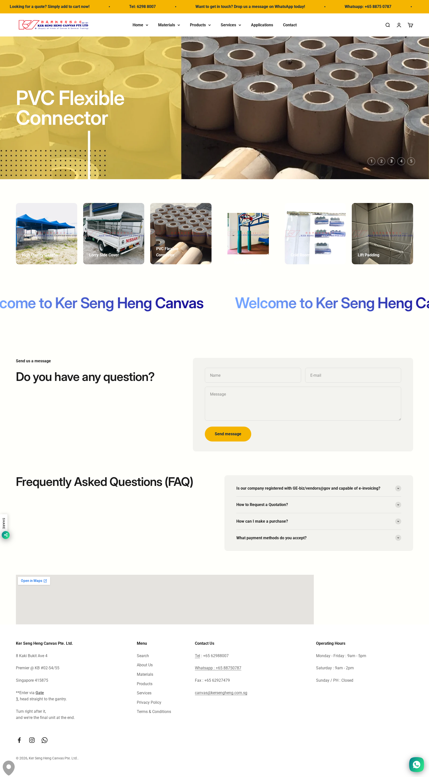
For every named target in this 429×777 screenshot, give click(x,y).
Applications (262, 24)
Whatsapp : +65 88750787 (218, 668)
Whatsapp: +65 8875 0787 (331, 6)
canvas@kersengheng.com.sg (221, 692)
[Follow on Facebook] (19, 740)
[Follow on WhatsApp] (44, 740)
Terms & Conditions (154, 711)
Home (138, 24)
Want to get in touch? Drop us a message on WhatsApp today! (213, 6)
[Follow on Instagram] (32, 740)
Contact (290, 24)
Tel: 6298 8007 (105, 6)
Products (198, 24)
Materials (166, 24)
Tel (197, 655)
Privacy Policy (149, 702)
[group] (214, 107)
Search (143, 655)
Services (228, 24)
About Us (145, 665)
